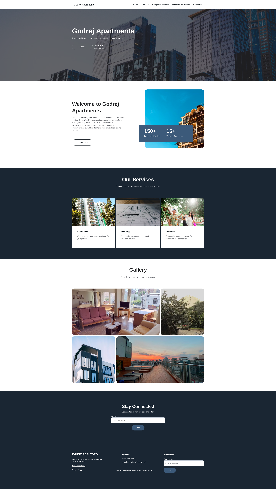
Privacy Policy (77, 470)
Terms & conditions (78, 466)
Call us (82, 47)
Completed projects (160, 5)
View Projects (82, 142)
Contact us (197, 5)
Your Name (115, 416)
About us (145, 5)
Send (138, 428)
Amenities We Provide (181, 5)
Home (135, 5)
